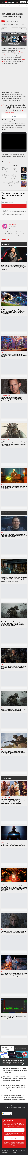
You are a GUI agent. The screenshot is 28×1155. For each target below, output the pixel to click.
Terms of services (19, 210)
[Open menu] (2, 2)
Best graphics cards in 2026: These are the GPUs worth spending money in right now (15, 1070)
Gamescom (12, 6)
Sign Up (14, 1138)
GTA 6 (20, 6)
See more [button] (14, 116)
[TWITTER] (10, 228)
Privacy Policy (19, 1143)
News (3, 20)
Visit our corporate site (13, 1109)
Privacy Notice (21, 211)
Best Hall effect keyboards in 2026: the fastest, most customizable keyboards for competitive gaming (14, 1097)
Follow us (16, 28)
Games (3, 10)
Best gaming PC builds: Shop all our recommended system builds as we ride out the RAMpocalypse (14, 1078)
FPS (8, 10)
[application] (14, 141)
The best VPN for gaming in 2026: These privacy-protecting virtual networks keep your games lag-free (14, 1062)
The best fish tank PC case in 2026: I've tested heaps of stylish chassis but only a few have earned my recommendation (14, 1088)
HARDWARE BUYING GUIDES (7, 1048)
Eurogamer (10, 162)
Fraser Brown (11, 20)
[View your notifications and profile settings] (13, 2)
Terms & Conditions (12, 1144)
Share (5, 28)
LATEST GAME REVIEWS (20, 1048)
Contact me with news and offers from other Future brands (14, 1134)
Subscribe (23, 2)
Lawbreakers (13, 10)
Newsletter (23, 28)
